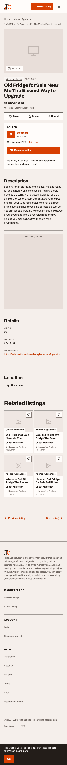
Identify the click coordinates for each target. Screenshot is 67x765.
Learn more (22, 751)
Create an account (13, 636)
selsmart (22, 132)
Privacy (8, 675)
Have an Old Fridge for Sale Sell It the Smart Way (48, 482)
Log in (7, 627)
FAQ (6, 693)
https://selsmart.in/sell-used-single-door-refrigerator (32, 354)
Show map (17, 385)
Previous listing (16, 518)
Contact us (9, 657)
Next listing (52, 518)
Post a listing (10, 606)
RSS (23, 726)
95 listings (34, 142)
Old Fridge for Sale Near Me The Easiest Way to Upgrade (17, 440)
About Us (8, 666)
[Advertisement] (33, 273)
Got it (8, 759)
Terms (7, 684)
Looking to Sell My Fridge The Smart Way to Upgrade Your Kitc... (47, 440)
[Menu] (59, 6)
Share (35, 116)
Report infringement (13, 702)
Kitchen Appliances (14, 79)
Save (16, 116)
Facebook (9, 726)
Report (55, 116)
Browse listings (11, 597)
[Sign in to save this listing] (29, 415)
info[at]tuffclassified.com (45, 720)
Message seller (22, 150)
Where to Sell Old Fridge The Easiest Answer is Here (17, 482)
